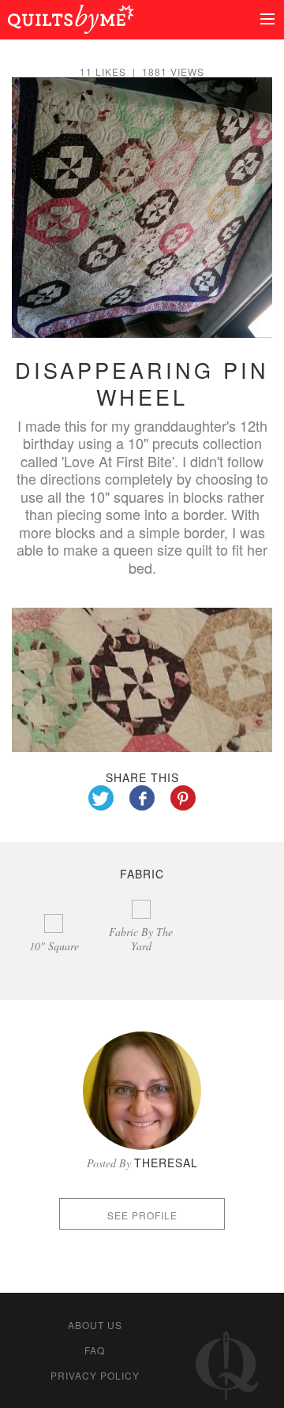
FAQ (94, 1350)
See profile (142, 1215)
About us (95, 1324)
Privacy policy (95, 1375)
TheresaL (166, 1162)
